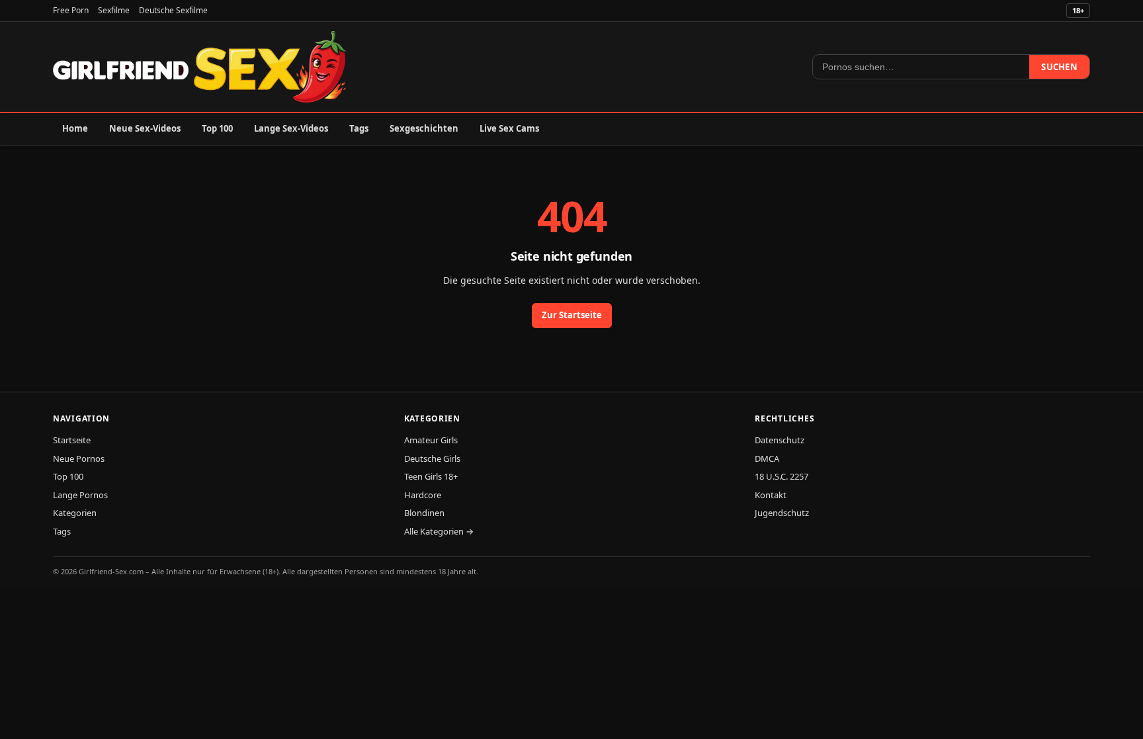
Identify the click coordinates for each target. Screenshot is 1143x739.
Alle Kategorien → (439, 531)
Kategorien (75, 513)
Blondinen (424, 513)
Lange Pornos (80, 495)
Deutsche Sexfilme (173, 10)
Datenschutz (779, 440)
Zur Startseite (572, 315)
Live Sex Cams (509, 128)
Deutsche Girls (432, 458)
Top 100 (217, 128)
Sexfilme (114, 10)
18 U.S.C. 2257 (781, 476)
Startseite (72, 440)
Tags (358, 128)
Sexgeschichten (424, 128)
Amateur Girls (431, 440)
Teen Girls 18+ (431, 476)
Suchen (1059, 67)
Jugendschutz (782, 513)
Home (75, 128)
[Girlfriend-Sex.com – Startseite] (200, 67)
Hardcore (422, 495)
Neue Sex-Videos (145, 128)
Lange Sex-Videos (291, 128)
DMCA (767, 458)
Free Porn (71, 10)
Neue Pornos (79, 458)
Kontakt (770, 495)
